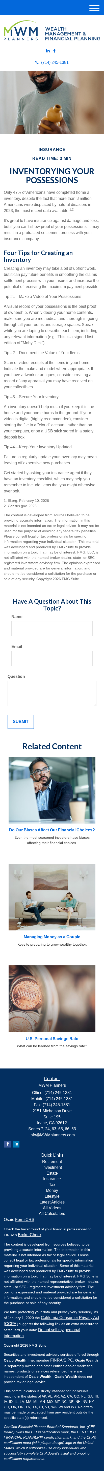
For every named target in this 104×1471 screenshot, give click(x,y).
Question (16, 676)
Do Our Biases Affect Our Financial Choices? (52, 830)
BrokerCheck (29, 1235)
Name (16, 617)
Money (52, 1190)
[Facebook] (54, 51)
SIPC (68, 1360)
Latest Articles (52, 1202)
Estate (52, 1173)
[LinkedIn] (48, 51)
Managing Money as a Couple (52, 937)
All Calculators (52, 1213)
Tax (52, 1184)
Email (16, 646)
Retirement (52, 1161)
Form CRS (24, 1219)
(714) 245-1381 (55, 62)
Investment (52, 1167)
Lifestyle (52, 1196)
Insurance (52, 1179)
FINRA (56, 1360)
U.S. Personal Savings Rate (52, 1039)
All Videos (52, 1208)
